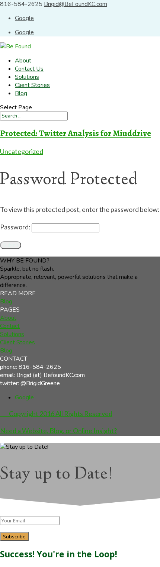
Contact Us (29, 69)
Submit (10, 245)
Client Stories (32, 85)
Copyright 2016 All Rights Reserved (56, 413)
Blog (21, 93)
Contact (10, 326)
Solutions (27, 77)
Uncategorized (21, 151)
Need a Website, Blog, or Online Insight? (58, 430)
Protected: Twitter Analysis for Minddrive (75, 133)
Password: (16, 227)
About (23, 61)
